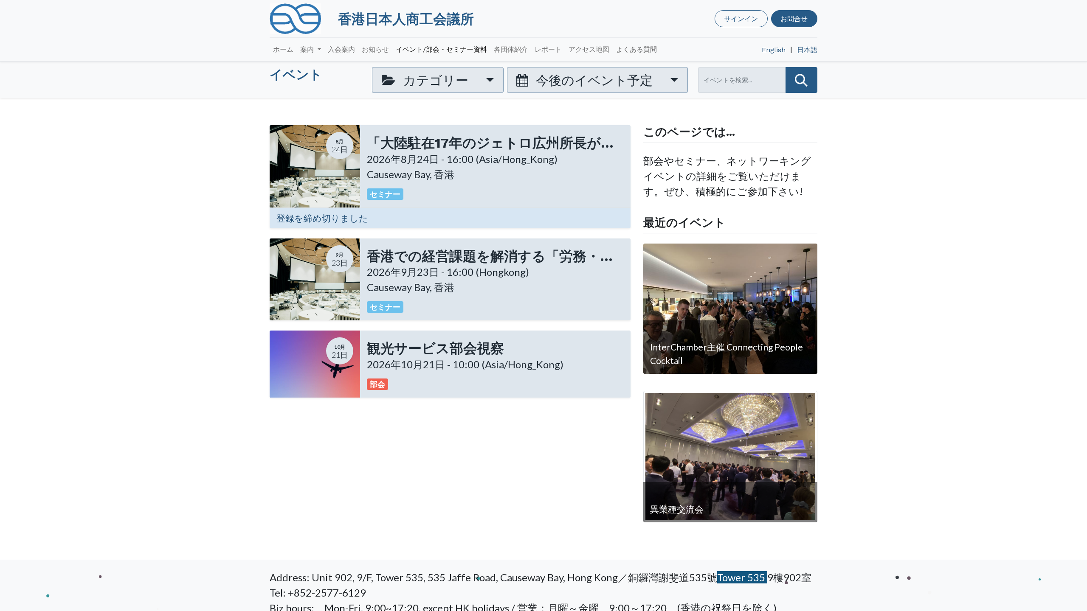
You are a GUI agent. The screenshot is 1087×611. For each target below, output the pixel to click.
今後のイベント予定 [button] (594, 79)
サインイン (741, 18)
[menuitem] (283, 49)
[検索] (801, 80)
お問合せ (794, 18)
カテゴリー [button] (435, 79)
